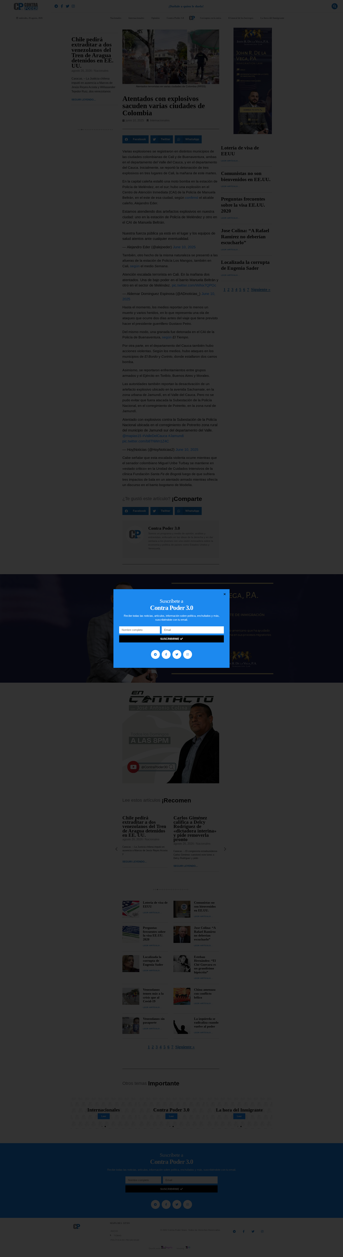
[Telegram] (155, 654)
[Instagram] (187, 654)
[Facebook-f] (166, 654)
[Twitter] (176, 654)
